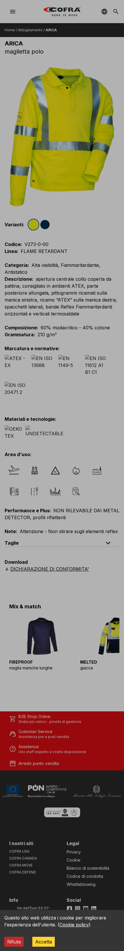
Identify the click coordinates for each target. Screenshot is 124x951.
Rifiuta (14, 942)
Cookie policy (74, 925)
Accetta (43, 942)
